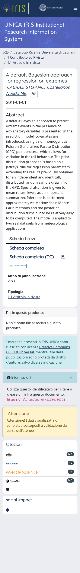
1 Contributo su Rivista (25, 57)
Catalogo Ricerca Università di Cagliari (44, 52)
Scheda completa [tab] (27, 248)
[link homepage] (16, 8)
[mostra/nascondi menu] (75, 8)
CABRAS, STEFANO (25, 87)
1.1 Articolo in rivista (23, 62)
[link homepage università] (51, 8)
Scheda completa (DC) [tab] (32, 256)
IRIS (6, 52)
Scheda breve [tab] (22, 238)
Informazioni (20, 377)
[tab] (63, 256)
